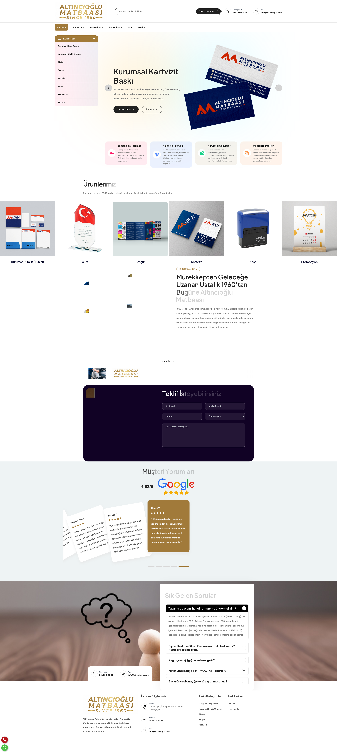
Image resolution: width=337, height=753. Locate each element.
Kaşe (196, 262)
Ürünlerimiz (95, 27)
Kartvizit (140, 262)
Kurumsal (77, 27)
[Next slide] (278, 88)
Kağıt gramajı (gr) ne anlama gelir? (191, 660)
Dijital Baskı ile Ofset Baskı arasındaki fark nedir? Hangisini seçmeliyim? (201, 647)
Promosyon (253, 262)
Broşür (84, 262)
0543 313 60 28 (240, 12)
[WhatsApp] (4, 747)
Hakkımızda (233, 709)
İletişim (141, 27)
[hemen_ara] (4, 740)
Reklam (309, 262)
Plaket (27, 262)
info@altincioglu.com (271, 12)
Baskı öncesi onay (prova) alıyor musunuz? (197, 681)
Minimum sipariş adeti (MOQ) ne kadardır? (197, 670)
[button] (151, 566)
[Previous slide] (108, 88)
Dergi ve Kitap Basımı (209, 703)
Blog (130, 27)
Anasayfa (61, 27)
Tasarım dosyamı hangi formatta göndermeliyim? (202, 608)
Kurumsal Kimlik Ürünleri (210, 709)
